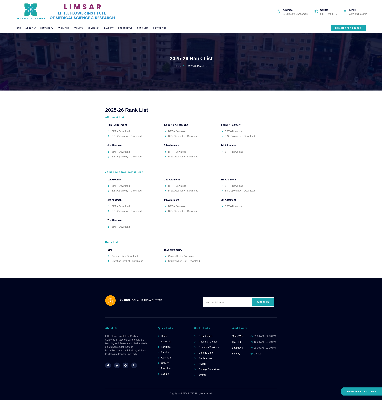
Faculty (78, 28)
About (29, 28)
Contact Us (159, 28)
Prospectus (125, 28)
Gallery (109, 28)
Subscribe (263, 302)
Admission (94, 28)
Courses (45, 28)
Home (18, 28)
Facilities (63, 28)
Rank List (142, 28)
